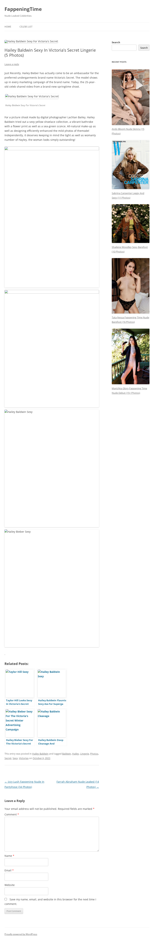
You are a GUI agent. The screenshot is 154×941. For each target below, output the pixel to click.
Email (9, 870)
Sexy (15, 758)
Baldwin (66, 753)
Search (116, 42)
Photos (94, 753)
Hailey (75, 753)
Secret (8, 758)
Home (8, 26)
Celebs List (26, 26)
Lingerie (84, 753)
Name (9, 856)
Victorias (24, 758)
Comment (12, 814)
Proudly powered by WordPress (21, 934)
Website (10, 885)
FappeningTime (23, 9)
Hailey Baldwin (40, 753)
